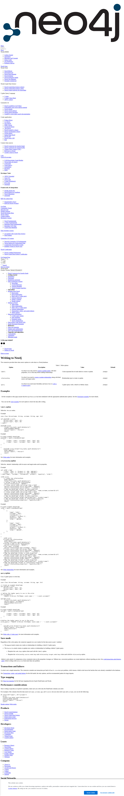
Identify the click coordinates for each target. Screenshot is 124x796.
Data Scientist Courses (7, 230)
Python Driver (8, 120)
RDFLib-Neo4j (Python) (11, 203)
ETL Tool (7, 183)
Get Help (3, 206)
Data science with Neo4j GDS (16, 322)
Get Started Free (5, 257)
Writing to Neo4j (13, 303)
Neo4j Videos (5, 214)
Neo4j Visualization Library (12, 131)
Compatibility (12, 334)
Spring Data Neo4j (9, 135)
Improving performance (15, 314)
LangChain (7, 163)
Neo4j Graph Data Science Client (14, 88)
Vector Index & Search (10, 162)
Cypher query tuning (18, 316)
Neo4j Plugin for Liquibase (12, 192)
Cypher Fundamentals (10, 222)
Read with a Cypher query (19, 296)
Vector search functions (11, 112)
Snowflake (15, 283)
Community (7, 734)
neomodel (7, 195)
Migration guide (12, 337)
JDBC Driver (8, 125)
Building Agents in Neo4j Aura (13, 246)
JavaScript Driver (9, 127)
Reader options (16, 301)
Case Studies (8, 752)
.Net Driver (7, 128)
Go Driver (7, 122)
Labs (2, 155)
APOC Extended (9, 176)
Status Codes (8, 60)
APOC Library (8, 99)
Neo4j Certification (6, 249)
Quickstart (11, 278)
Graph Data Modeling (10, 227)
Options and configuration (15, 329)
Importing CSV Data (10, 226)
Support (6, 774)
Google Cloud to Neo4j (11, 152)
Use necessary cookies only (107, 792)
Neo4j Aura (4, 66)
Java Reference (8, 61)
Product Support (5, 211)
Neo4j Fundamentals (10, 221)
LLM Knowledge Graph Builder (13, 160)
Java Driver (7, 123)
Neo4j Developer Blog (7, 213)
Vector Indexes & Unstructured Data (14, 243)
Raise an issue (5, 353)
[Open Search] (2, 48)
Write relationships (17, 306)
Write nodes (15, 304)
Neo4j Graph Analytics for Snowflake (15, 90)
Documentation (8, 729)
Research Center (9, 750)
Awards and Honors (10, 768)
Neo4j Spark (8, 348)
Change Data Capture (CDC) (12, 149)
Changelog (11, 335)
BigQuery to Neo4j (9, 151)
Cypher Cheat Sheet (10, 98)
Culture (6, 771)
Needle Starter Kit (9, 190)
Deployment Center (10, 717)
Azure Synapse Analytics (19, 288)
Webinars (7, 757)
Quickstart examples (83, 396)
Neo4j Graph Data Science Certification (15, 254)
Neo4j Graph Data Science (12, 715)
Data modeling (16, 317)
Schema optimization (18, 309)
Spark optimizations (17, 320)
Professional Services (10, 718)
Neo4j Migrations (9, 194)
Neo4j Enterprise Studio (11, 77)
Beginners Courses (6, 218)
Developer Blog (9, 733)
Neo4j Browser (8, 72)
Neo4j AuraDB (8, 713)
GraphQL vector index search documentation (17, 114)
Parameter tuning (16, 319)
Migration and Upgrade (11, 58)
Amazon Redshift (17, 286)
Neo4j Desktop (8, 76)
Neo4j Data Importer (10, 74)
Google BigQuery (17, 285)
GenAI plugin (8, 109)
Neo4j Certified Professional (12, 252)
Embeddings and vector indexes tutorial (15, 107)
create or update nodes (44, 371)
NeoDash (7, 184)
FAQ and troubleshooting (15, 330)
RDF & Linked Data (7, 198)
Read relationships (17, 294)
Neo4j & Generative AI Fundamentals (15, 241)
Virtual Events (8, 736)
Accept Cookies (91, 792)
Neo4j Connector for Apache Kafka (14, 147)
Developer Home (9, 728)
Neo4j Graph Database (11, 712)
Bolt (5, 140)
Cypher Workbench (10, 181)
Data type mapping (13, 327)
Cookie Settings (12, 788)
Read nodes (15, 293)
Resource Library (9, 745)
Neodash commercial (10, 81)
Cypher (6, 96)
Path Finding (8, 235)
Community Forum (6, 208)
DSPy (6, 170)
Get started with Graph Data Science (14, 233)
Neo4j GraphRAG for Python (13, 106)
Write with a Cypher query (19, 307)
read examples (15, 401)
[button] (2, 48)
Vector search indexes (10, 111)
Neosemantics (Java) (10, 202)
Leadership (7, 772)
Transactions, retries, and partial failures (23, 311)
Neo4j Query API (9, 138)
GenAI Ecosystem (6, 157)
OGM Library (8, 133)
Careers (6, 769)
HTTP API (7, 136)
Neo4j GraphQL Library (11, 130)
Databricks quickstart (14, 280)
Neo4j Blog (7, 747)
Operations (7, 56)
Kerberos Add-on (9, 63)
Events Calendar (9, 753)
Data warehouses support (15, 281)
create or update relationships (43, 377)
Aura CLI (7, 178)
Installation (11, 276)
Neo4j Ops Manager (10, 79)
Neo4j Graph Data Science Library (14, 87)
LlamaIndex (7, 167)
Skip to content (5, 267)
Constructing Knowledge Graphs (13, 245)
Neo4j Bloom (8, 71)
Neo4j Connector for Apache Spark (14, 146)
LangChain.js (8, 165)
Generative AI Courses (7, 238)
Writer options (16, 312)
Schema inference (17, 298)
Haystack (7, 168)
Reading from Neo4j (14, 291)
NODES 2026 (8, 755)
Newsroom (7, 766)
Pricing (6, 720)
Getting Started (8, 55)
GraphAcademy (5, 216)
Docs (2, 45)
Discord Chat (4, 210)
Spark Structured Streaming (16, 324)
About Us (7, 764)
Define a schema (16, 299)
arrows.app (7, 179)
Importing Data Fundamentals (12, 224)
